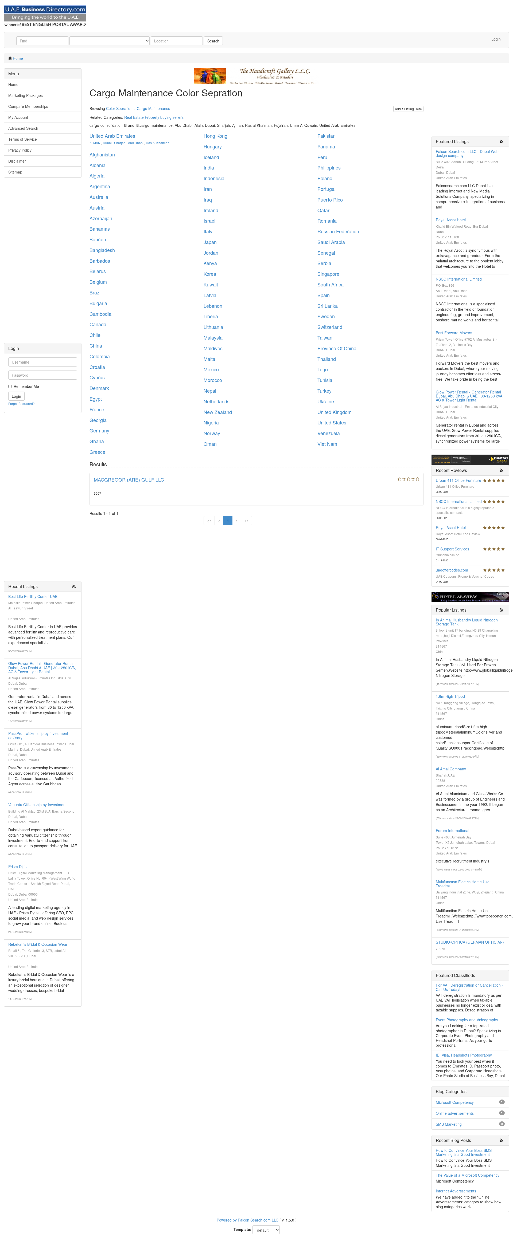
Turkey (324, 390)
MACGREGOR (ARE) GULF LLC (129, 479)
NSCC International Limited (459, 279)
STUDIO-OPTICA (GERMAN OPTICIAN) (470, 942)
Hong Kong (215, 135)
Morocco (213, 379)
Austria (97, 207)
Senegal (326, 252)
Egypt (96, 398)
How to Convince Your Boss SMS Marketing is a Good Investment (464, 1152)
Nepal (210, 390)
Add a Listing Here (408, 109)
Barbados (100, 260)
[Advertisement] (42, 263)
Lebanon (213, 305)
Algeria (97, 175)
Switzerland (329, 326)
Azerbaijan (101, 218)
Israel (209, 220)
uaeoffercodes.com (452, 570)
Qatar (323, 210)
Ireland (211, 210)
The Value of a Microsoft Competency (467, 1175)
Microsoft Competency (455, 1102)
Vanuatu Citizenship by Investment (37, 804)
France (97, 409)
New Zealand (218, 411)
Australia (99, 196)
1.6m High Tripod (450, 696)
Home (18, 58)
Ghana (97, 441)
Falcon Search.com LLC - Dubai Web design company (467, 153)
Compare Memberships (28, 106)
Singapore (328, 273)
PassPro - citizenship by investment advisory (38, 735)
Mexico (211, 369)
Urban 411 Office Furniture (458, 480)
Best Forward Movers (454, 332)
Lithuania (213, 326)
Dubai (107, 142)
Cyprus (97, 377)
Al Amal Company (451, 768)
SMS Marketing (449, 1124)
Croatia (97, 366)
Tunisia (324, 379)
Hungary (213, 146)
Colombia (100, 356)
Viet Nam (327, 443)
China (96, 345)
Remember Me (26, 386)
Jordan (211, 252)
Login (496, 39)
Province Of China (336, 348)
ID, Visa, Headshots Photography (464, 1055)
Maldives (213, 348)
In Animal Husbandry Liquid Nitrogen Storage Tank (467, 622)
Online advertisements (455, 1113)
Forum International (452, 830)
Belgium (98, 281)
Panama (326, 146)
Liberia (211, 316)
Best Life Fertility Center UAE (32, 596)
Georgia (98, 419)
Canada (98, 324)
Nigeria (211, 422)
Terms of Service (22, 139)
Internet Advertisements (456, 1190)
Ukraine (325, 401)
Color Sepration (119, 108)
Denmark (99, 387)
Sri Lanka (327, 305)
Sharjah (120, 142)
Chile (95, 334)
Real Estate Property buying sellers (154, 117)
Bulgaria (98, 303)
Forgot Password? (21, 403)
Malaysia (213, 337)
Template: (242, 1229)
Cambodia (100, 313)
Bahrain (98, 239)
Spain (323, 294)
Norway (212, 433)
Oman (210, 443)
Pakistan (326, 135)
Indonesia (214, 178)
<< (209, 520)
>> (246, 520)
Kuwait (211, 284)
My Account (18, 117)
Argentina (100, 186)
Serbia (324, 262)
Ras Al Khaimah (157, 142)
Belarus (98, 270)
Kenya (210, 262)
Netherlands (217, 401)
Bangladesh (102, 249)
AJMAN (95, 142)
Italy (208, 231)
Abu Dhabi (135, 142)
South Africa (330, 284)
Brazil (96, 292)
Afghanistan (102, 154)
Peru (322, 156)
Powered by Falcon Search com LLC (247, 1220)
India (209, 167)
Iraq (208, 199)
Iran (208, 188)
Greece (97, 451)
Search (213, 41)
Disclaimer (17, 161)
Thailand (326, 358)
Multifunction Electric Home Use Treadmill (462, 883)
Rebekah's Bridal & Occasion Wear (37, 944)
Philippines (329, 167)
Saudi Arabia (331, 241)
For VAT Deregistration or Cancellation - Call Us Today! (469, 987)
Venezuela (328, 433)
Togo (322, 369)
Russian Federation (338, 231)
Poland (324, 178)
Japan (210, 241)
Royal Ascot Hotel (451, 219)
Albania (98, 164)
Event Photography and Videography (467, 1019)
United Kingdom (334, 411)
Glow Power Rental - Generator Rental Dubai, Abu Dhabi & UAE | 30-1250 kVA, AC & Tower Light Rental (42, 667)
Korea (210, 273)
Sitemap (15, 172)
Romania (327, 220)
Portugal (326, 188)
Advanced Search (23, 128)
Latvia (210, 294)
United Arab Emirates (112, 135)
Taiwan (324, 337)
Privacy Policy (20, 150)
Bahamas (100, 228)
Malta (209, 358)
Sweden (326, 316)
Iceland (211, 156)
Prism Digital (18, 866)
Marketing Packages (25, 95)
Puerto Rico (330, 199)
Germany (99, 430)
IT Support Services (452, 548)
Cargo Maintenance (153, 108)
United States (331, 422)
